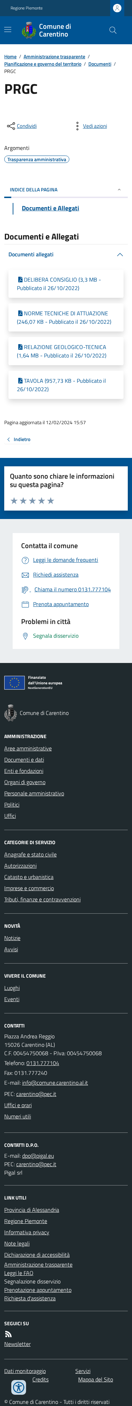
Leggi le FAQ (18, 1273)
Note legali (17, 1243)
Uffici (10, 816)
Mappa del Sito (95, 1379)
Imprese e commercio (29, 888)
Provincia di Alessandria (31, 1209)
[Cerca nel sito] (110, 30)
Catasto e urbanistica (29, 877)
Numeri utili (17, 1116)
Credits (40, 1379)
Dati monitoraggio (25, 1371)
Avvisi (11, 949)
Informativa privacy (26, 1232)
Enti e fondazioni (23, 771)
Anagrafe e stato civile (30, 854)
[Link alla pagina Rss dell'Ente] (8, 1334)
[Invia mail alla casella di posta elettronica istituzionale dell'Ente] (55, 1082)
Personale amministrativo (34, 793)
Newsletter (17, 1344)
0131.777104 (42, 1063)
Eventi (11, 999)
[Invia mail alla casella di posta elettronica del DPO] (38, 1155)
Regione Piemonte (27, 8)
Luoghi (12, 988)
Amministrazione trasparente (54, 56)
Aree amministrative (28, 748)
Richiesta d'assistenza (30, 1298)
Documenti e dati (24, 759)
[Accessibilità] (18, 1387)
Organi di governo (24, 782)
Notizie (12, 938)
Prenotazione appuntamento (37, 1290)
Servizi (82, 1371)
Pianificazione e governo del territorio (42, 63)
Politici (11, 804)
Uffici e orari (18, 1105)
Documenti (99, 63)
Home (10, 56)
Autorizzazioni (20, 865)
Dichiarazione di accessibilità (37, 1254)
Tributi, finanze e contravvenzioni (42, 899)
